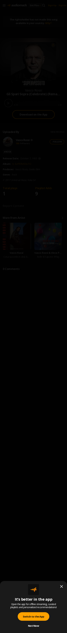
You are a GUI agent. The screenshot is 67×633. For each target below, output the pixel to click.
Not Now (33, 625)
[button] (33, 316)
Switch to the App (33, 616)
